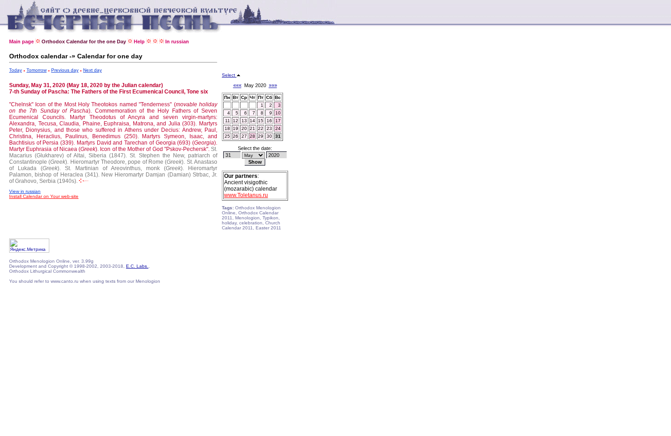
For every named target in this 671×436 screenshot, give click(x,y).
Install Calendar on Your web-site (44, 196)
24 (278, 128)
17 (278, 120)
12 (235, 120)
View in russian (25, 191)
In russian (177, 41)
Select (229, 75)
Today (15, 70)
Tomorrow (36, 70)
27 (244, 136)
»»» (273, 85)
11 (227, 120)
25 (227, 136)
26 (235, 136)
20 (244, 128)
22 (260, 128)
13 (244, 120)
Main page (21, 41)
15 (260, 120)
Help (139, 41)
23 (269, 128)
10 (278, 112)
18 (227, 128)
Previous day (65, 70)
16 (269, 120)
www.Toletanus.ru (246, 195)
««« (237, 85)
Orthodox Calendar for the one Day (84, 41)
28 (252, 136)
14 (252, 120)
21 (252, 128)
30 (269, 136)
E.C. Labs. (137, 266)
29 (260, 136)
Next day (92, 70)
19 (235, 128)
